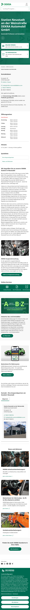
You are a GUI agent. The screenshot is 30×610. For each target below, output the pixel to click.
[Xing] (12, 564)
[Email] (2, 564)
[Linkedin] (10, 564)
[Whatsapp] (4, 564)
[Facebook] (7, 564)
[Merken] (2, 38)
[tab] (5, 399)
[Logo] (6, 4)
